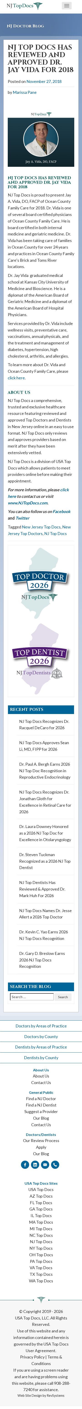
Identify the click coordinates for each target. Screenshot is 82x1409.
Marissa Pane (25, 92)
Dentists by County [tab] (41, 1057)
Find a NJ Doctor (41, 1098)
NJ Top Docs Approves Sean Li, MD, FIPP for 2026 (44, 746)
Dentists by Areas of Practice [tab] (41, 1046)
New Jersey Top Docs (41, 526)
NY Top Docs (41, 1248)
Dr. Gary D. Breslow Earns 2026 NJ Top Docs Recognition (42, 960)
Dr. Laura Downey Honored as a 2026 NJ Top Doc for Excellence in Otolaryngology (45, 833)
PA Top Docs (41, 1261)
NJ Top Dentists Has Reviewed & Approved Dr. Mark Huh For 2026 (42, 889)
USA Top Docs (41, 1189)
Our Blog (41, 1118)
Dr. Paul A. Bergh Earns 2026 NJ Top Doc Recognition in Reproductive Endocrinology (44, 771)
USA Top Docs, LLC (32, 1317)
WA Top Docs (41, 1280)
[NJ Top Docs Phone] (55, 1164)
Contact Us (41, 1082)
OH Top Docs (41, 1254)
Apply (41, 1147)
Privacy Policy (32, 1356)
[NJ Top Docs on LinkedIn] (35, 1164)
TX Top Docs (41, 1274)
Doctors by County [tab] (41, 1036)
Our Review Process (41, 1140)
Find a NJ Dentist (41, 1104)
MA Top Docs (41, 1222)
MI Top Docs (41, 1228)
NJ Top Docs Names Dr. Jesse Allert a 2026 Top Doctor (45, 914)
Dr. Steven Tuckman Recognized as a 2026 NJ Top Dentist (45, 861)
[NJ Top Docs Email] (45, 1164)
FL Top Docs (41, 1202)
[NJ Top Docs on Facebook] (25, 1164)
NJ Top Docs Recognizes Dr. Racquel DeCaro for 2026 (44, 724)
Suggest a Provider (41, 1111)
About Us (41, 1075)
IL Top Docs (41, 1215)
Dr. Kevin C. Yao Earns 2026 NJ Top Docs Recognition (43, 935)
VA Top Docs (41, 1267)
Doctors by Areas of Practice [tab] (41, 1025)
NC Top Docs (41, 1235)
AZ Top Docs (41, 1196)
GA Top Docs (41, 1208)
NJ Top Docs (55, 533)
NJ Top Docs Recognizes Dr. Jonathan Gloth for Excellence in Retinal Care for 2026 (45, 801)
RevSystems (55, 1395)
